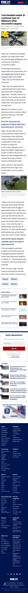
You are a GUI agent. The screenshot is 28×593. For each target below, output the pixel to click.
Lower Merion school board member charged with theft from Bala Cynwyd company (18, 390)
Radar (14, 435)
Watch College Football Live (16, 542)
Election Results (17, 453)
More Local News (5, 438)
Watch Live (20, 2)
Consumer (3, 522)
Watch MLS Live (17, 566)
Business (3, 520)
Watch (15, 474)
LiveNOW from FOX (16, 482)
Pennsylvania (4, 432)
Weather (16, 426)
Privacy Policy (15, 356)
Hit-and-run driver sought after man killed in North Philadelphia (18, 397)
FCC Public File (5, 541)
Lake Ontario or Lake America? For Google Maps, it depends (8, 309)
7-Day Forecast (17, 428)
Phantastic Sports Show (5, 477)
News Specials (16, 485)
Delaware (3, 436)
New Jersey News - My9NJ (17, 524)
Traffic (3, 461)
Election (15, 451)
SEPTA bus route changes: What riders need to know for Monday (18, 383)
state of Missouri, (17, 59)
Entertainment (6, 497)
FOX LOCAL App (17, 522)
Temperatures (16, 437)
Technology (4, 527)
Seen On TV (4, 466)
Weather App (16, 441)
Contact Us (4, 540)
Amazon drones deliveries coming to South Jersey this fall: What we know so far (18, 376)
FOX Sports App (5, 491)
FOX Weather (16, 434)
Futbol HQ (3, 480)
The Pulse (15, 514)
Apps (2, 538)
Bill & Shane (16, 506)
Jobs (2, 551)
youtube (17, 574)
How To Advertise (5, 545)
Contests (3, 499)
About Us (4, 536)
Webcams (15, 487)
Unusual (22, 26)
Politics (15, 449)
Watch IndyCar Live (16, 550)
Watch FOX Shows (4, 508)
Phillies (3, 485)
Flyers (2, 483)
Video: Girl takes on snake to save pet (11, 191)
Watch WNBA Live (16, 563)
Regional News (16, 519)
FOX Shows (4, 500)
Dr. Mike (3, 470)
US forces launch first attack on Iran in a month (9, 302)
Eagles (3, 482)
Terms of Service (15, 357)
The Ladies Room (17, 512)
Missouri (14, 279)
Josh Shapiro (16, 457)
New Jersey (4, 434)
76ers (2, 487)
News (3, 426)
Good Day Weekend (3, 455)
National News (5, 440)
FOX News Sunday (4, 444)
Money (3, 518)
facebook (8, 574)
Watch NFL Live (17, 540)
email (20, 574)
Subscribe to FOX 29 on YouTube (12, 405)
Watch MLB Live (17, 545)
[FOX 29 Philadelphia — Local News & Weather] (5, 2)
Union (2, 489)
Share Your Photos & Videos (5, 511)
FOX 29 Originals (16, 497)
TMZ (2, 506)
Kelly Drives (16, 508)
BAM (14, 502)
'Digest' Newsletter (4, 458)
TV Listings (4, 549)
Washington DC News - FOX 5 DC (17, 531)
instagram (14, 574)
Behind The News (17, 504)
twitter (11, 574)
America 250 (4, 428)
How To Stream (17, 476)
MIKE (14, 500)
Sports (3, 474)
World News (4, 442)
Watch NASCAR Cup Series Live (17, 547)
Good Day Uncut (5, 468)
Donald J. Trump (17, 455)
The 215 (15, 510)
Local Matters (16, 492)
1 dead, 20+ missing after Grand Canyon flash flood (9, 316)
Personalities (4, 547)
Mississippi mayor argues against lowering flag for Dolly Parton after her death (9, 296)
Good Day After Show (5, 452)
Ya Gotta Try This (5, 465)
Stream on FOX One (16, 537)
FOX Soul (15, 489)
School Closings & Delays (17, 431)
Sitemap (3, 553)
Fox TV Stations (16, 26)
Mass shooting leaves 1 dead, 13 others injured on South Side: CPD (9, 323)
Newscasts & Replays (16, 479)
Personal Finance (5, 525)
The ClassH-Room (4, 503)
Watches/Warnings (17, 439)
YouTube (15, 490)
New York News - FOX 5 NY (17, 527)
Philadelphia (4, 430)
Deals (2, 524)
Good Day (4, 449)
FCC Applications (5, 543)
